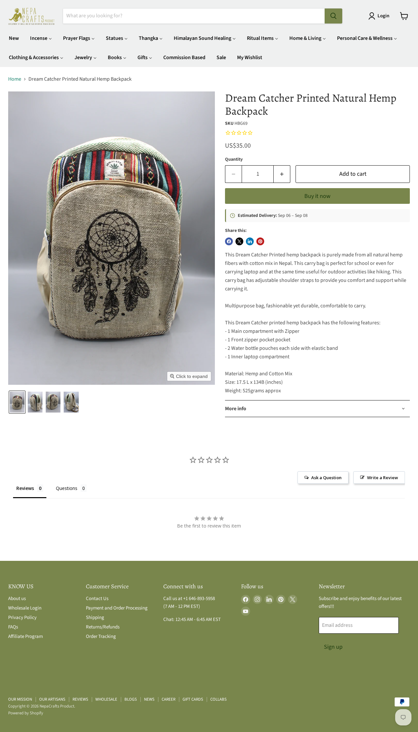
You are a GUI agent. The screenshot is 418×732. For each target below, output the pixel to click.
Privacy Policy (22, 617)
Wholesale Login (24, 608)
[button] (380, 16)
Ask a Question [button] (326, 477)
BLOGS (130, 699)
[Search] (333, 16)
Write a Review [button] (382, 477)
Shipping (95, 617)
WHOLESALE (106, 699)
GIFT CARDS (193, 699)
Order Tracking (101, 636)
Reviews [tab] (25, 488)
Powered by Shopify (25, 713)
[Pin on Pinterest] (260, 241)
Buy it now (317, 196)
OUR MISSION (20, 699)
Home (14, 79)
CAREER (168, 699)
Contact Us (97, 598)
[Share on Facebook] (229, 241)
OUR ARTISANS (52, 699)
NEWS (149, 699)
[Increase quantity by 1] (282, 174)
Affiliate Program (25, 636)
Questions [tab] (66, 488)
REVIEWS (80, 699)
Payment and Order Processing (117, 608)
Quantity (234, 159)
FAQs (13, 627)
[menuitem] (13, 38)
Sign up (333, 647)
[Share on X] (239, 241)
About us (17, 598)
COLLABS (218, 699)
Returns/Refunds (103, 627)
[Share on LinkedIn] (250, 241)
